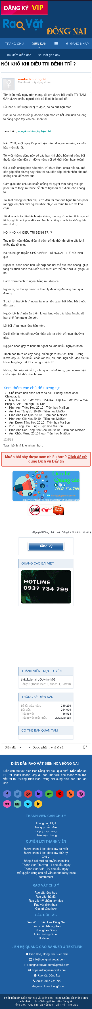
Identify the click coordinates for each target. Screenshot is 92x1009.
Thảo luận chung (46, 835)
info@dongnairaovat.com (49, 959)
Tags (6, 445)
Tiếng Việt (19, 1004)
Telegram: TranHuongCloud (47, 986)
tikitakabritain (29, 679)
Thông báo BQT (46, 823)
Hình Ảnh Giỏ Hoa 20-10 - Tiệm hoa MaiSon (37, 418)
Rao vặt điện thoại (46, 904)
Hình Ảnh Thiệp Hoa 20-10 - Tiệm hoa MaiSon (39, 407)
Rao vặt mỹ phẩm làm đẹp (46, 900)
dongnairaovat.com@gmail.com (49, 964)
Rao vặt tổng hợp (46, 892)
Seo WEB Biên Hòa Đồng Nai (46, 922)
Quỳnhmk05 (47, 679)
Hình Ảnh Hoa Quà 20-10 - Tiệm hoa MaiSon (38, 415)
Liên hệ (60, 1004)
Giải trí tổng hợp (45, 908)
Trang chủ (14, 43)
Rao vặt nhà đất (46, 896)
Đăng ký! (46, 546)
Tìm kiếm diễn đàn (18, 55)
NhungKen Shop (46, 930)
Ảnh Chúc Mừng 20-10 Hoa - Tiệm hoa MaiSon (39, 433)
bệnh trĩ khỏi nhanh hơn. (27, 445)
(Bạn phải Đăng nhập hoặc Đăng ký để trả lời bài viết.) (61, 532)
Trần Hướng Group (46, 934)
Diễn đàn (39, 43)
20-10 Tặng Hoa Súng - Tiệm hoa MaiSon (36, 426)
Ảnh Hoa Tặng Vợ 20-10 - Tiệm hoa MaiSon (37, 411)
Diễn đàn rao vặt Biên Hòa (37, 997)
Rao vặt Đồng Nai (49, 975)
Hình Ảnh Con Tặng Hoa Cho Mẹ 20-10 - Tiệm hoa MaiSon (47, 430)
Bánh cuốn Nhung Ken (46, 926)
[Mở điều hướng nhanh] (85, 747)
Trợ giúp (73, 1004)
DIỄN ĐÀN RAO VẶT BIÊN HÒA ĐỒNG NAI (45, 763)
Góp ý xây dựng (46, 831)
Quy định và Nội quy (40, 1004)
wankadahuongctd (32, 79)
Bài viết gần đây (49, 55)
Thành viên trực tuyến (41, 671)
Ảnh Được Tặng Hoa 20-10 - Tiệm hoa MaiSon (39, 422)
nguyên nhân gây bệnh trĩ (34, 131)
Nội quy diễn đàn (46, 827)
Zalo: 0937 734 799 (48, 981)
